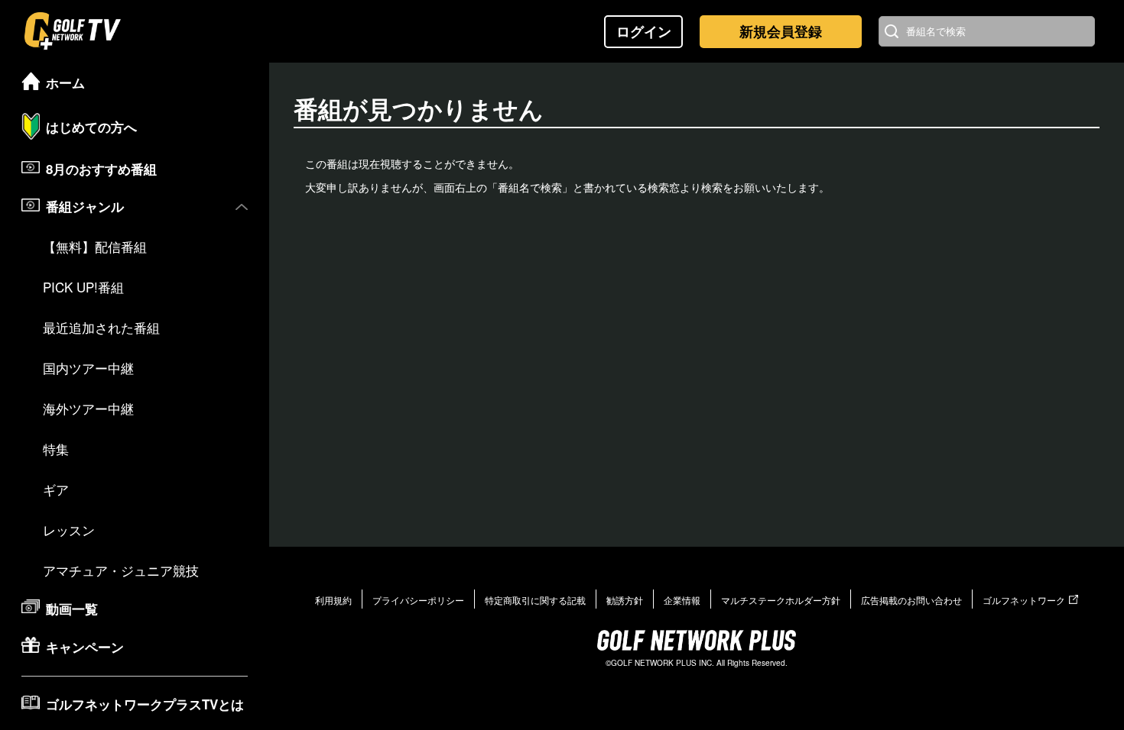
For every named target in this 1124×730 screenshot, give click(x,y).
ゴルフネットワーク (1024, 599)
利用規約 (333, 599)
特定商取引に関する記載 (535, 599)
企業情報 (682, 599)
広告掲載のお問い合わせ (911, 599)
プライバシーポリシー (418, 599)
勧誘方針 (624, 599)
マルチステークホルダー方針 (780, 599)
